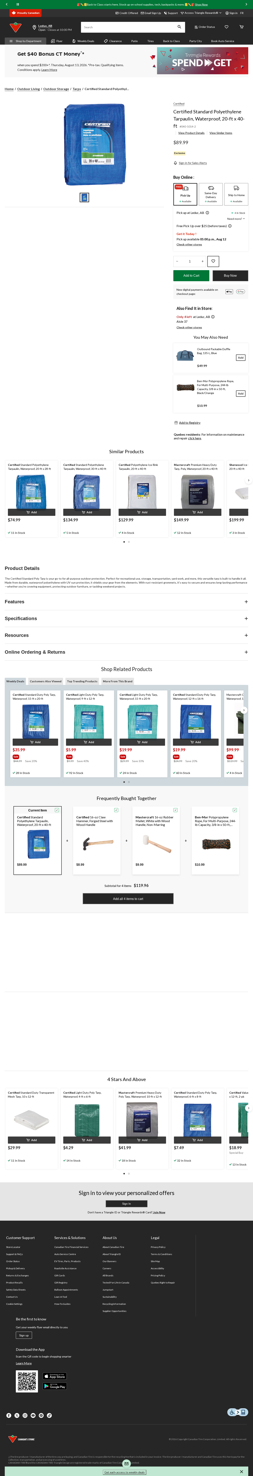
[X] (16, 1415)
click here (194, 438)
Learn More (24, 1363)
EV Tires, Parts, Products (67, 1261)
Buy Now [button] (230, 275)
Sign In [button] (126, 1203)
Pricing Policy (158, 1275)
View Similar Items (221, 132)
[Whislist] (226, 27)
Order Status (207, 26)
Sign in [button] (233, 13)
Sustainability (110, 1296)
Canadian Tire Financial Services (71, 1247)
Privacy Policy (158, 1247)
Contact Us (12, 1296)
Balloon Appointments (66, 1289)
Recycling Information (114, 1303)
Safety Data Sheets (16, 1289)
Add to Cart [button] (191, 275)
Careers (107, 1268)
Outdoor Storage (56, 89)
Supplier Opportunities (114, 1311)
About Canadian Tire (113, 1247)
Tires (150, 41)
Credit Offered (128, 13)
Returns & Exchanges (17, 1275)
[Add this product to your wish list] (213, 261)
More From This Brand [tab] (117, 681)
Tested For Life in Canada (116, 1282)
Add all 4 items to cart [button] (128, 899)
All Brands (108, 1275)
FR (242, 13)
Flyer (59, 41)
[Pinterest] (41, 1415)
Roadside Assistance (65, 1268)
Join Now (159, 1212)
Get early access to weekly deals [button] (124, 1472)
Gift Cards (59, 1275)
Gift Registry (61, 1282)
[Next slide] (246, 4)
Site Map (155, 1261)
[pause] (18, 4)
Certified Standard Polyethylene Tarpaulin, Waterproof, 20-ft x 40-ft (209, 119)
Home (9, 89)
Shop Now (201, 4)
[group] (31, 756)
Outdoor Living (28, 89)
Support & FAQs (14, 1254)
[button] (179, 27)
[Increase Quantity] (202, 261)
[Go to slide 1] (84, 197)
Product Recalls (14, 1282)
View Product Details (191, 132)
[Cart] (242, 27)
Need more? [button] (235, 218)
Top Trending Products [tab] (82, 681)
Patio (134, 41)
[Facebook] (8, 1415)
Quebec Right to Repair (163, 1282)
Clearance (115, 41)
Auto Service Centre (65, 1254)
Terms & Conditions (161, 1254)
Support (173, 13)
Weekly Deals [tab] (15, 681)
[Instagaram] (25, 1415)
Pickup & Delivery (15, 1268)
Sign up (24, 1335)
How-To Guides (62, 1303)
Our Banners (109, 1261)
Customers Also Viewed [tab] (45, 681)
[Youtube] (33, 1415)
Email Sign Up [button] (153, 13)
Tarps (77, 89)
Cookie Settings (14, 1303)
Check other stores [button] (189, 244)
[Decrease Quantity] (177, 261)
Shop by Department (29, 41)
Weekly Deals (85, 41)
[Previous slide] (7, 4)
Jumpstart (108, 1289)
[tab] (185, 194)
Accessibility (157, 1268)
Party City (195, 41)
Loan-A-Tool (60, 1296)
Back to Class (171, 41)
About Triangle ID (112, 1254)
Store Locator (13, 1247)
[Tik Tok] (49, 1415)
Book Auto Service (222, 41)
